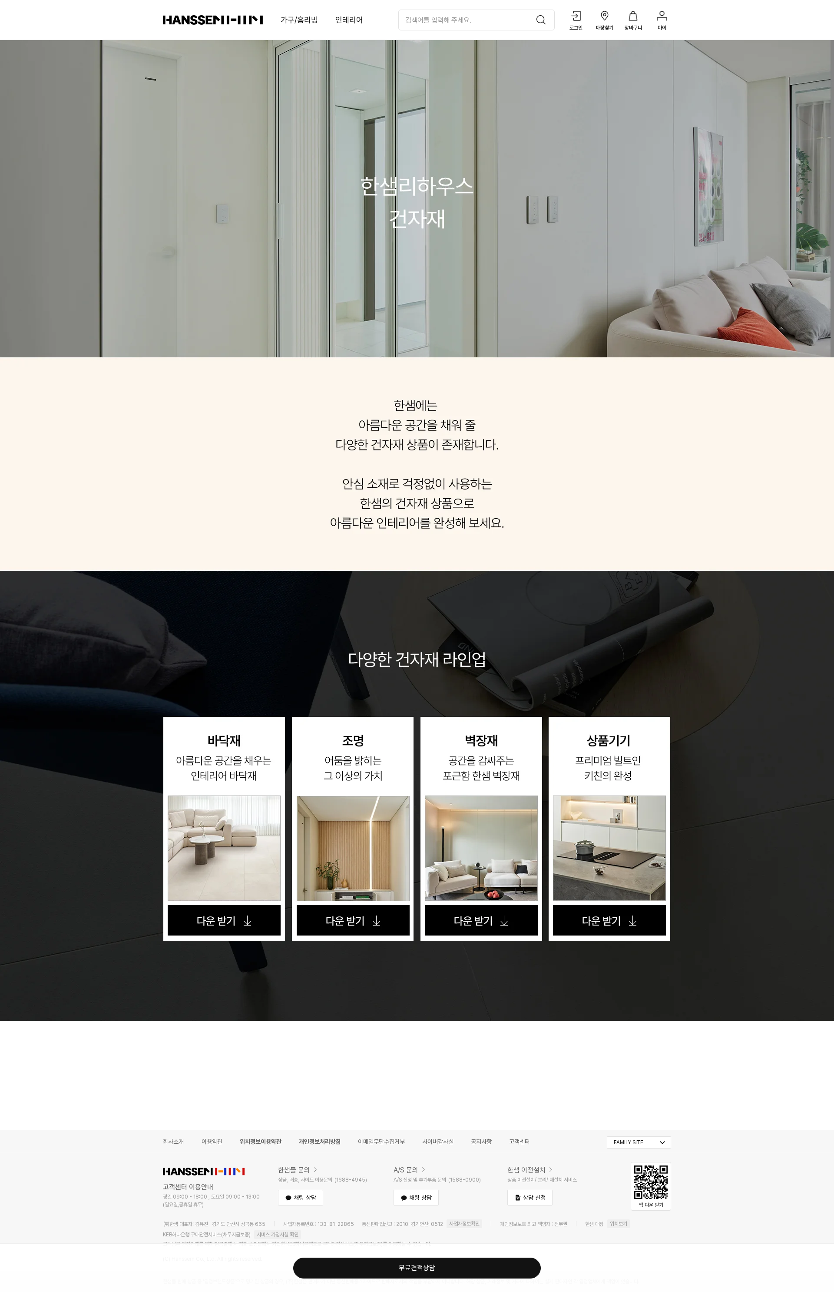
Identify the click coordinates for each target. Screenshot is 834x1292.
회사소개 (173, 1141)
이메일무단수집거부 (381, 1141)
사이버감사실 (437, 1141)
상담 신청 (534, 1197)
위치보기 (618, 1224)
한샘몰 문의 (294, 1170)
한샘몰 (213, 20)
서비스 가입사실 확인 (277, 1235)
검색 (543, 20)
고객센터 (519, 1141)
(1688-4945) (350, 1180)
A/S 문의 (406, 1170)
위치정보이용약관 (260, 1141)
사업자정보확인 (464, 1224)
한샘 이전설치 (526, 1170)
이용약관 (212, 1141)
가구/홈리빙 (299, 19)
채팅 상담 (305, 1197)
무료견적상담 (417, 1268)
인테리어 (349, 19)
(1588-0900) (464, 1180)
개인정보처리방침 (320, 1141)
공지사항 (481, 1141)
